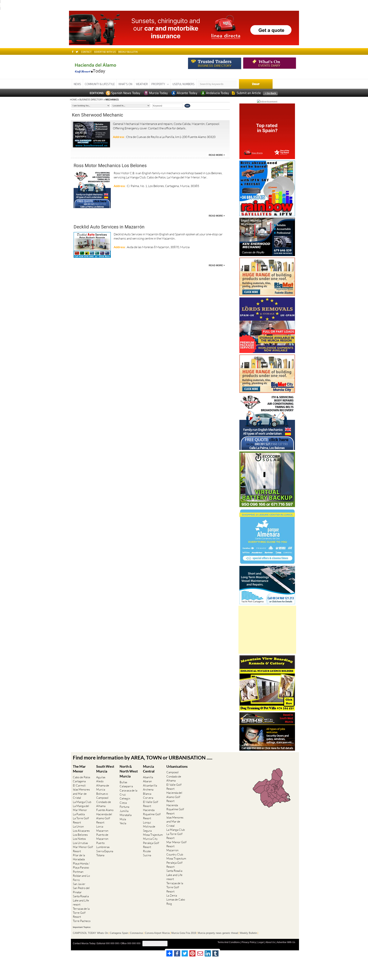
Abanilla (148, 777)
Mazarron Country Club (174, 852)
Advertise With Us (286, 942)
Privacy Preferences (155, 943)
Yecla (123, 823)
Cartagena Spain (119, 933)
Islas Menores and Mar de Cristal (81, 794)
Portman (78, 871)
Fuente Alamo (104, 810)
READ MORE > (217, 155)
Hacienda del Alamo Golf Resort (104, 818)
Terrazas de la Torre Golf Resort (81, 913)
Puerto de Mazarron (102, 837)
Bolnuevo (102, 793)
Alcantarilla (150, 785)
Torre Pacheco (81, 921)
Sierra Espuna (104, 851)
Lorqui (147, 822)
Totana (100, 855)
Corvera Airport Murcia (157, 933)
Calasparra (126, 786)
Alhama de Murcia (102, 787)
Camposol (102, 798)
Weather (142, 84)
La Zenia (171, 895)
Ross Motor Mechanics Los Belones (110, 165)
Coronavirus (136, 933)
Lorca (99, 826)
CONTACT (86, 51)
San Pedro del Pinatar (81, 890)
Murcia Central (148, 768)
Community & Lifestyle (100, 84)
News (77, 84)
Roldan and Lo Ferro (81, 878)
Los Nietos (79, 839)
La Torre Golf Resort (81, 820)
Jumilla (124, 811)
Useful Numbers (183, 84)
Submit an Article (248, 92)
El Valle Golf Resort (150, 804)
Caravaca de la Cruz (128, 792)
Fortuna (124, 807)
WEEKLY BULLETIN (128, 51)
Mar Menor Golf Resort (83, 849)
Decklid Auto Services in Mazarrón (109, 227)
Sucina (147, 855)
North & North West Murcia (129, 771)
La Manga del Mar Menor (81, 808)
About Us (270, 942)
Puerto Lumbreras (102, 845)
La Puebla (79, 814)
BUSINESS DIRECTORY (91, 99)
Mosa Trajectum (153, 835)
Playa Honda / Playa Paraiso (81, 865)
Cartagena (79, 781)
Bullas (123, 782)
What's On (125, 84)
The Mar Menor (79, 768)
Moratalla (125, 815)
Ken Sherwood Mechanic (97, 115)
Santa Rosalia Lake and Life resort (81, 900)
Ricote (147, 851)
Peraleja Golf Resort (151, 845)
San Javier (79, 884)
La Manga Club (82, 802)
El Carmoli (79, 785)
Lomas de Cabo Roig (175, 901)
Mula (123, 819)
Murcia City (150, 839)
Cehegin (125, 798)
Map (257, 84)
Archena (148, 789)
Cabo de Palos (81, 777)
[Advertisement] (267, 630)
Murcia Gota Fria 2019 (183, 933)
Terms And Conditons (229, 942)
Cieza (123, 802)
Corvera (148, 798)
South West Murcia (105, 768)
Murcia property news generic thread (218, 933)
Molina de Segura (149, 828)
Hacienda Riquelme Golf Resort (152, 814)
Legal (261, 942)
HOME (73, 99)
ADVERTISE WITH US (104, 51)
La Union (78, 826)
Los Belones (80, 835)
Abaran (147, 781)
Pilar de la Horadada (79, 857)
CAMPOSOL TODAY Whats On (90, 933)
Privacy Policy (249, 942)
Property (158, 84)
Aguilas (100, 777)
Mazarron (102, 830)
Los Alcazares (81, 830)
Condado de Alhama (103, 804)
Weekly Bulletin (248, 933)
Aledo (100, 781)
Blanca (147, 793)
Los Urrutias (80, 843)
